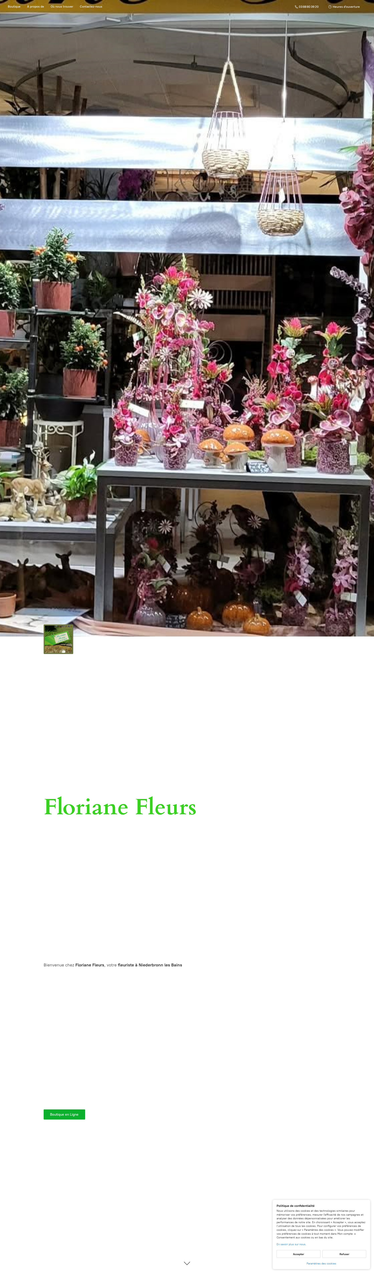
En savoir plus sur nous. (291, 1244)
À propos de (35, 6)
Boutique (14, 6)
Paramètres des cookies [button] (321, 1263)
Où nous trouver (62, 6)
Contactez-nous (91, 6)
